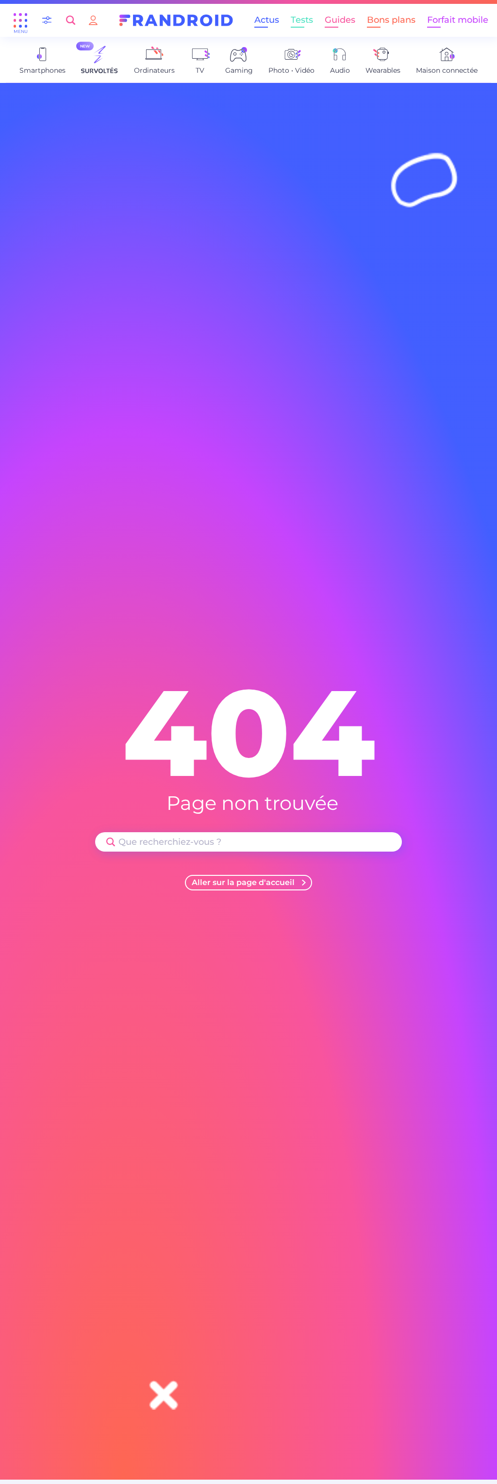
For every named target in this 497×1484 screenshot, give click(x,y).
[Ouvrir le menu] (20, 20)
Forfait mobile (457, 20)
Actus (266, 20)
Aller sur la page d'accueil (243, 882)
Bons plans (391, 20)
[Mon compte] (93, 20)
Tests (302, 20)
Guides (340, 20)
